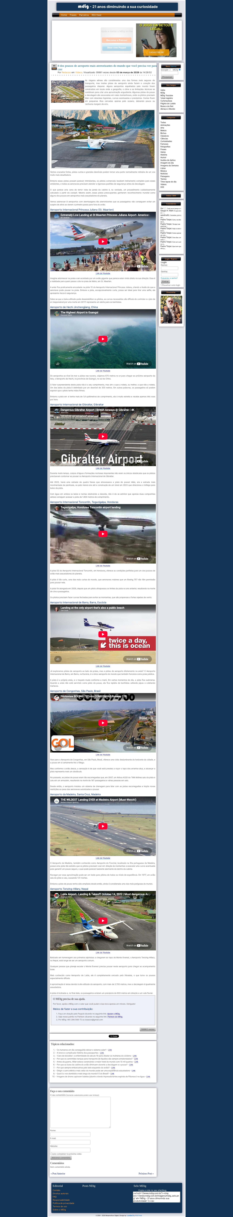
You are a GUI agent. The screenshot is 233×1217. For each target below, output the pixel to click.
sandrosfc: (165, 215)
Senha (164, 271)
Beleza (163, 130)
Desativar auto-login (171, 285)
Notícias (164, 173)
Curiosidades (166, 141)
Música (163, 171)
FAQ (54, 1196)
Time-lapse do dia (168, 181)
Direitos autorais (60, 1193)
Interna (173, 66)
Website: (54, 1146)
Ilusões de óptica (167, 160)
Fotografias (165, 146)
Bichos (163, 133)
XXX (162, 187)
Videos (163, 184)
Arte (162, 128)
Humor (163, 157)
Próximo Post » (146, 1173)
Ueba (162, 90)
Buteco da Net (166, 106)
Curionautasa (166, 101)
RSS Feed (96, 15)
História (163, 155)
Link (110, 1050)
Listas (163, 168)
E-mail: (53, 1138)
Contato (56, 1190)
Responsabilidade (61, 1200)
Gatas (163, 152)
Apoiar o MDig (113, 1014)
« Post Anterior (58, 1173)
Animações (165, 125)
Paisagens (164, 176)
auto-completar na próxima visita (66, 1154)
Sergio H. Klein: (167, 210)
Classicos (164, 136)
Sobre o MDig (59, 1209)
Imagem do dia (167, 163)
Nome (52, 1130)
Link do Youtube (103, 273)
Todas (163, 122)
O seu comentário (74, 1095)
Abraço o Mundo (167, 109)
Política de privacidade (63, 1203)
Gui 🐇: (163, 208)
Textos (163, 179)
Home (64, 15)
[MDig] (83, 6)
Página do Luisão (168, 103)
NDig (162, 93)
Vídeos (78, 72)
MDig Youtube (166, 95)
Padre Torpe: (166, 219)
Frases (73, 15)
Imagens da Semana (169, 165)
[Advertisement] (77, 40)
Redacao (66, 72)
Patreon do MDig (115, 1016)
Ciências (164, 138)
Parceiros (84, 15)
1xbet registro (166, 98)
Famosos (164, 144)
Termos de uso (60, 1206)
